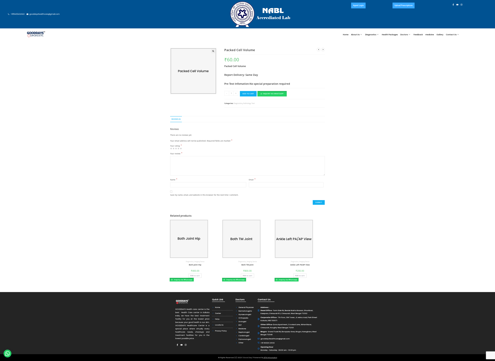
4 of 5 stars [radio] (178, 148)
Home (345, 34)
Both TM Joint (247, 265)
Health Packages (390, 34)
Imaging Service (199, 261)
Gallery (439, 34)
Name (173, 179)
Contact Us (451, 34)
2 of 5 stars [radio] (173, 148)
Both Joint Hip (195, 265)
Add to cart (248, 94)
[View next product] (323, 49)
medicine (429, 34)
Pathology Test (249, 103)
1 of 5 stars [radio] (171, 148)
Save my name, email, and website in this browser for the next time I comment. (204, 195)
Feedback (418, 34)
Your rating (176, 146)
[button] (213, 51)
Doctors (404, 34)
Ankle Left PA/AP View (300, 265)
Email (252, 179)
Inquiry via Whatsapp (273, 94)
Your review (176, 153)
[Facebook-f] (453, 5)
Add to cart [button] (195, 275)
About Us (355, 34)
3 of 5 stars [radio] (176, 148)
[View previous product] (318, 49)
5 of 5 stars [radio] (181, 148)
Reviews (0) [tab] (176, 119)
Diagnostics (370, 34)
